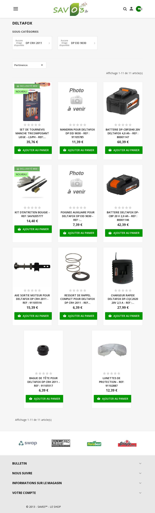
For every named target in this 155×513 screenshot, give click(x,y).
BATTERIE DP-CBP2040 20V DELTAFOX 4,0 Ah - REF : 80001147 (123, 133)
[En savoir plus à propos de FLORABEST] (94, 443)
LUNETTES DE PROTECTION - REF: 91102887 (111, 381)
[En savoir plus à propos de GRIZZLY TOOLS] (127, 443)
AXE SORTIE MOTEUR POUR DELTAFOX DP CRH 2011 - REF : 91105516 (32, 299)
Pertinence (29, 65)
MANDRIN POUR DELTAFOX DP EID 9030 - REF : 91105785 (77, 133)
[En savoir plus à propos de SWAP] (27, 443)
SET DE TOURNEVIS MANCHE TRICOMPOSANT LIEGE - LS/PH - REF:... (32, 133)
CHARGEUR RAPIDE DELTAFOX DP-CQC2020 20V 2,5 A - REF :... (123, 299)
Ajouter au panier (33, 150)
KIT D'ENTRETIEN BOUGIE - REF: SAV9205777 (32, 214)
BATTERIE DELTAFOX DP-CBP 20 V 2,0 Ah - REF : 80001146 (123, 216)
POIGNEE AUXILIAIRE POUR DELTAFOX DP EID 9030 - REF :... (78, 216)
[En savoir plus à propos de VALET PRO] (61, 443)
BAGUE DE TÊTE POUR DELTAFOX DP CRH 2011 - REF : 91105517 (43, 381)
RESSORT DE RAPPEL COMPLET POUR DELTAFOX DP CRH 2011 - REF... (77, 299)
